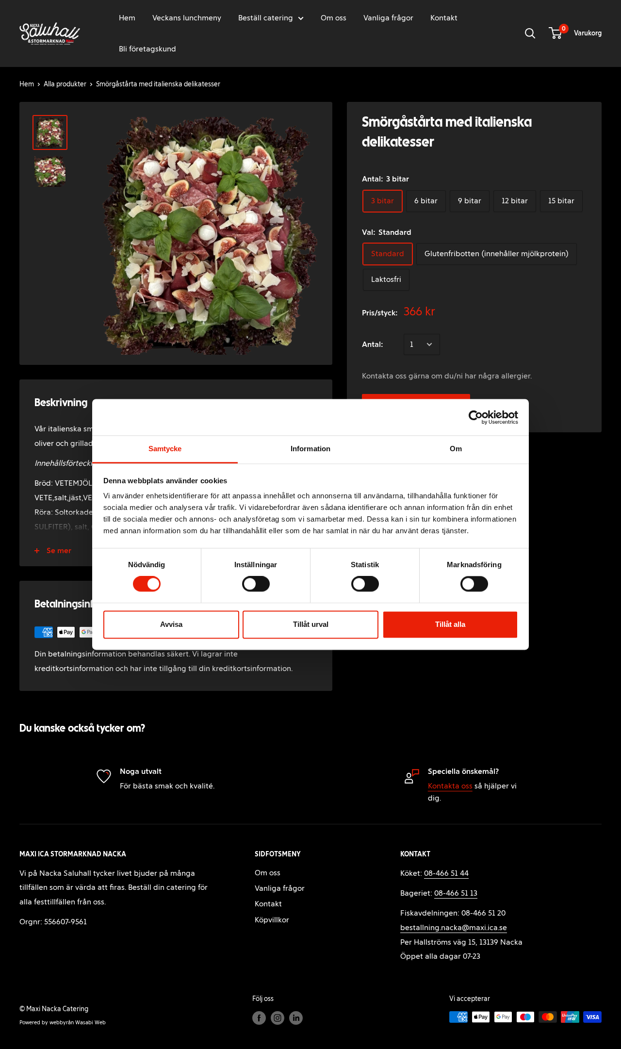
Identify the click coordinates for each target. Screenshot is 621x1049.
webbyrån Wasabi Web (77, 1022)
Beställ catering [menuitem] (265, 17)
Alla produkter (65, 84)
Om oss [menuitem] (333, 17)
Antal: (372, 344)
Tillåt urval (310, 624)
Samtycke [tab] (165, 448)
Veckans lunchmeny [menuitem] (186, 17)
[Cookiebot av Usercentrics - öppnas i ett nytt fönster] (475, 417)
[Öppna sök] (530, 33)
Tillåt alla (450, 624)
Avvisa (171, 624)
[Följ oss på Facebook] (259, 1018)
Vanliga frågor (280, 888)
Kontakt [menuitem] (444, 17)
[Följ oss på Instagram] (277, 1018)
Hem (26, 84)
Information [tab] (310, 448)
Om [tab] (456, 448)
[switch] (256, 584)
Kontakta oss (450, 785)
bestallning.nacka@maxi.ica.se (453, 927)
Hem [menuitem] (127, 17)
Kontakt (268, 903)
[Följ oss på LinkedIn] (296, 1018)
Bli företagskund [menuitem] (147, 48)
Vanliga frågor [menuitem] (388, 17)
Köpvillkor (272, 919)
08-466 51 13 (455, 893)
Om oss (267, 872)
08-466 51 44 (446, 873)
